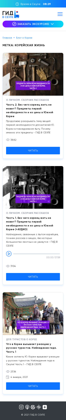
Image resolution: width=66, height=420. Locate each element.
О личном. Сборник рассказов (27, 100)
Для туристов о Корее (21, 339)
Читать (33, 150)
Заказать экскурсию (33, 24)
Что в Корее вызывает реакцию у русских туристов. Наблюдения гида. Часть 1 (31, 348)
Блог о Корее (24, 37)
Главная (7, 37)
